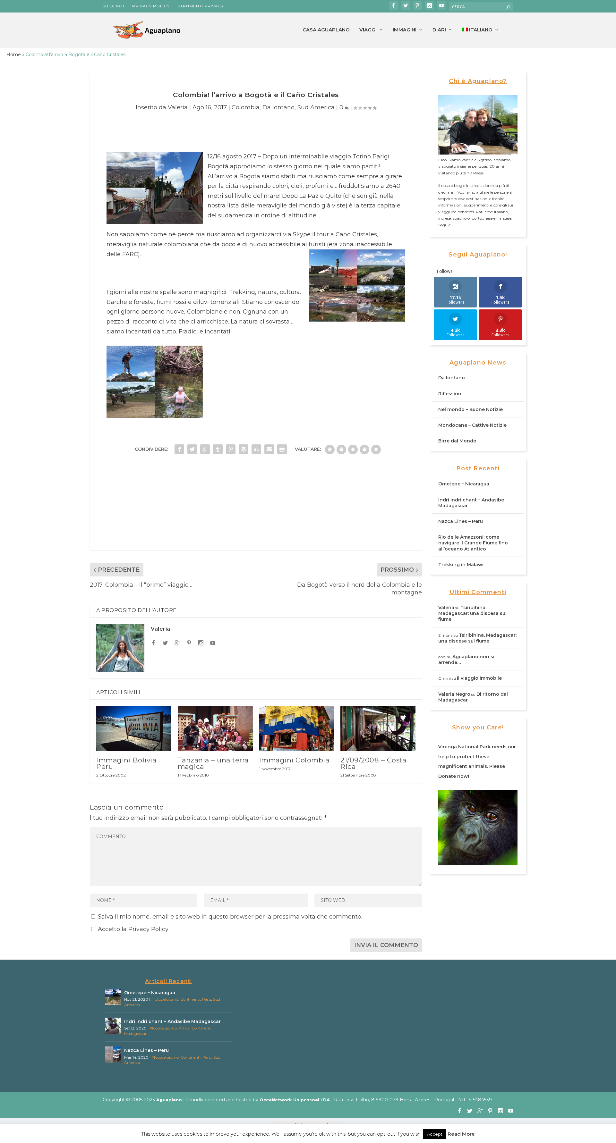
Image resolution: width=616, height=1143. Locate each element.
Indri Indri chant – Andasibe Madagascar (172, 1021)
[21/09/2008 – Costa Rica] (377, 728)
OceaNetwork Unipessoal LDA (295, 1099)
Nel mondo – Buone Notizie (470, 409)
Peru (206, 999)
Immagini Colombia (294, 760)
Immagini (404, 30)
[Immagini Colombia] (296, 728)
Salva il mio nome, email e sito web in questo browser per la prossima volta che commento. (230, 916)
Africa (184, 1028)
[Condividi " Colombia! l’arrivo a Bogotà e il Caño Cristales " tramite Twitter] (192, 449)
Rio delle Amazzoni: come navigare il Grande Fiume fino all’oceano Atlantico (473, 542)
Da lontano (278, 107)
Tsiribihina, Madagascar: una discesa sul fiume (472, 613)
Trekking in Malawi (460, 564)
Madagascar (135, 1033)
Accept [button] (434, 1134)
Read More (461, 1134)
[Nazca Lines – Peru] (113, 1054)
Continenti (190, 999)
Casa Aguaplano (326, 30)
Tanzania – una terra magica (213, 763)
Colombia (246, 107)
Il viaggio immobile (479, 678)
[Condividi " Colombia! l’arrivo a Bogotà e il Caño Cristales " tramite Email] (269, 449)
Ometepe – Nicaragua (463, 484)
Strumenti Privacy (201, 6)
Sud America (316, 107)
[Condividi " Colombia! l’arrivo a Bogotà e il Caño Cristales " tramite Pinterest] (230, 449)
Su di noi (113, 6)
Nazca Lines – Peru (460, 521)
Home (13, 54)
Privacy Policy (151, 6)
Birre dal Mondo (457, 441)
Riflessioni (450, 394)
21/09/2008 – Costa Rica (373, 763)
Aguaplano (169, 1099)
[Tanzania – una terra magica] (215, 728)
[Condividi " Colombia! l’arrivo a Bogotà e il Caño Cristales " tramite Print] (282, 449)
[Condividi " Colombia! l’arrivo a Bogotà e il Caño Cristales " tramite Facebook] (179, 449)
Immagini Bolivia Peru (126, 763)
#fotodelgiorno (164, 999)
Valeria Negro (454, 694)
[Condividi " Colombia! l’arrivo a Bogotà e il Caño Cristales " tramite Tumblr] (217, 449)
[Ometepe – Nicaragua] (113, 997)
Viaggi (368, 30)
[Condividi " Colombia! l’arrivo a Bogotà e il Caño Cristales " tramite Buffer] (243, 449)
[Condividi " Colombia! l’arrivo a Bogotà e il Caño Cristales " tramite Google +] (205, 449)
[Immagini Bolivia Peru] (133, 728)
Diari (439, 30)
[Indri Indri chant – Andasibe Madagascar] (113, 1026)
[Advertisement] (256, 505)
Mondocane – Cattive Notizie (472, 425)
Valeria (178, 107)
